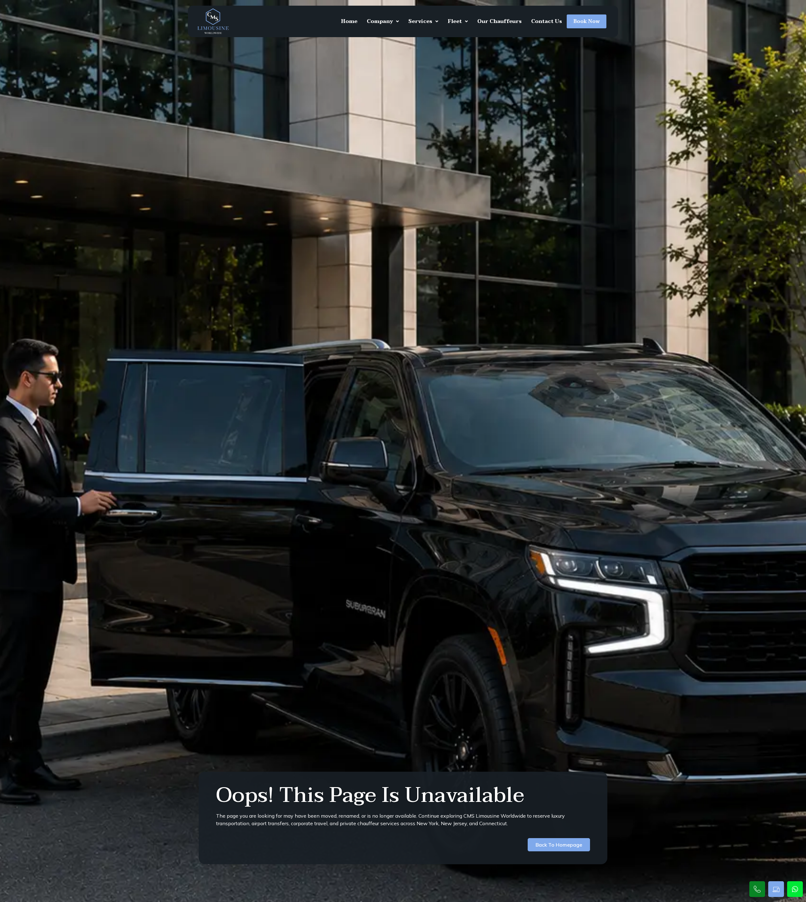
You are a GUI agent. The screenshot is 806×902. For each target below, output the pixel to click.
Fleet (455, 21)
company (380, 21)
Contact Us (546, 21)
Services (420, 21)
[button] (383, 21)
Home (349, 21)
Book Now (586, 21)
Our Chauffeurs (499, 21)
